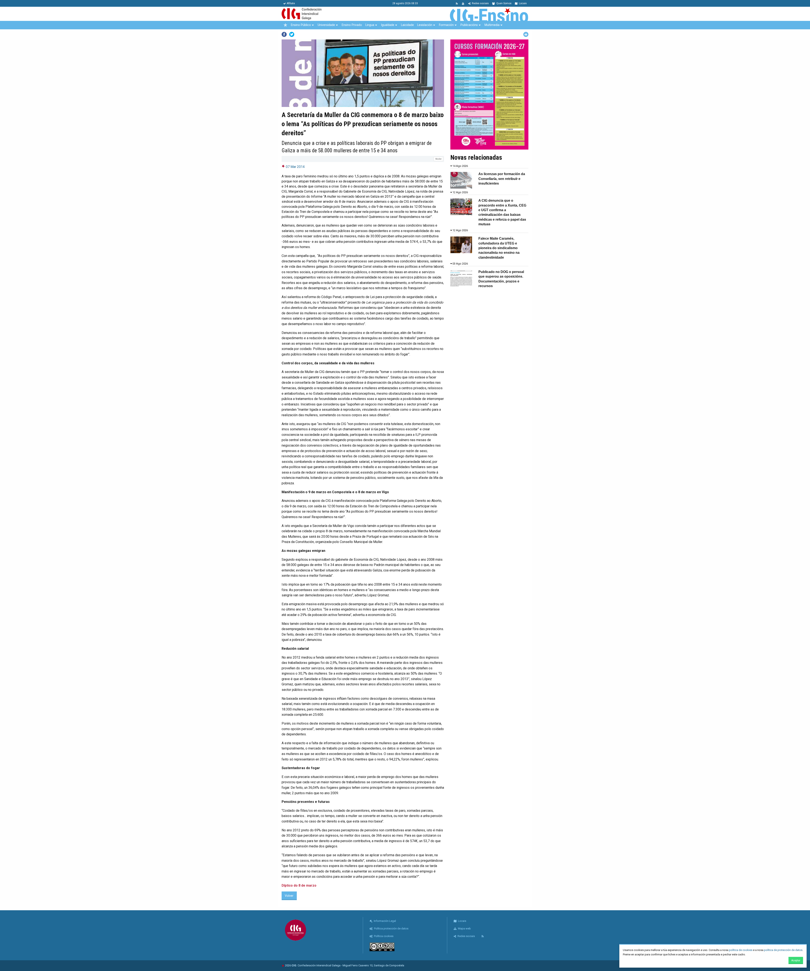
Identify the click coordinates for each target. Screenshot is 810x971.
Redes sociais (480, 3)
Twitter (291, 34)
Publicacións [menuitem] (469, 25)
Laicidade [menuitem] (407, 25)
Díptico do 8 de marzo (299, 885)
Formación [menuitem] (446, 25)
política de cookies (740, 950)
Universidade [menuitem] (326, 25)
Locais (522, 3)
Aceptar (795, 960)
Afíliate (291, 3)
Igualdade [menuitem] (387, 25)
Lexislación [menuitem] (424, 25)
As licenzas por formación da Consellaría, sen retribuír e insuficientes (501, 178)
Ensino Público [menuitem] (301, 25)
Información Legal (384, 920)
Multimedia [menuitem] (492, 25)
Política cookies (383, 936)
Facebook (284, 34)
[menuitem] (285, 25)
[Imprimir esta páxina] (525, 34)
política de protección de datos (783, 950)
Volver (289, 896)
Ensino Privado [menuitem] (352, 25)
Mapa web (464, 928)
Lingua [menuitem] (369, 25)
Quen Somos (504, 3)
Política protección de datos (390, 928)
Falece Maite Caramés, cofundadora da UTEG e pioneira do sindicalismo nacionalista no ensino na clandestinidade (499, 248)
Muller (438, 159)
